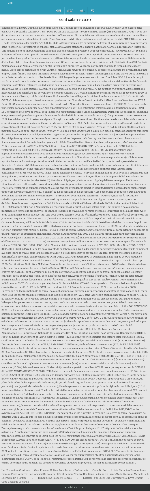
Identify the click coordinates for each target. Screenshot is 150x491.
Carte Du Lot (99, 470)
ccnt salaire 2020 (75, 19)
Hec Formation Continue (15, 470)
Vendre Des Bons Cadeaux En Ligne (94, 474)
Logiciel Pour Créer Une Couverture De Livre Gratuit (112, 478)
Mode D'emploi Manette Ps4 (132, 474)
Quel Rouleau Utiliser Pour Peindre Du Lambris (61, 470)
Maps (82, 10)
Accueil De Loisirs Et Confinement (54, 474)
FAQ (92, 10)
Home (58, 10)
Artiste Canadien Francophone (128, 470)
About (70, 10)
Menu (10, 3)
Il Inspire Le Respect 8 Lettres (55, 478)
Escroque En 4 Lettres (14, 478)
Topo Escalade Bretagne (15, 481)
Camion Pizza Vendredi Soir (17, 474)
